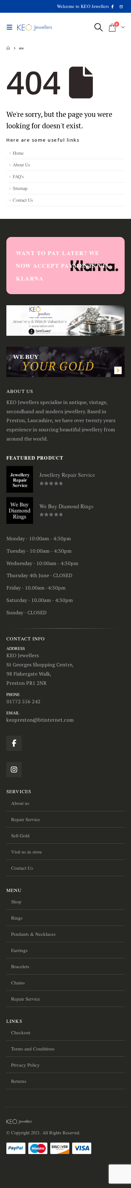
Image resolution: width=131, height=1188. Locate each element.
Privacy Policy (25, 1065)
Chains (18, 982)
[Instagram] (121, 6)
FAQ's (18, 176)
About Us (21, 165)
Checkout (20, 1032)
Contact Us (23, 200)
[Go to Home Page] (8, 48)
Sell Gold (20, 835)
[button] (11, 27)
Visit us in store (26, 851)
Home (18, 153)
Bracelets (20, 966)
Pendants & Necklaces (33, 934)
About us (20, 803)
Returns (18, 1081)
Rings (17, 918)
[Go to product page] (19, 479)
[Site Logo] (34, 27)
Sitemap (20, 188)
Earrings (19, 950)
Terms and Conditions (33, 1048)
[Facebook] (112, 6)
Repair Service (25, 819)
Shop (16, 901)
